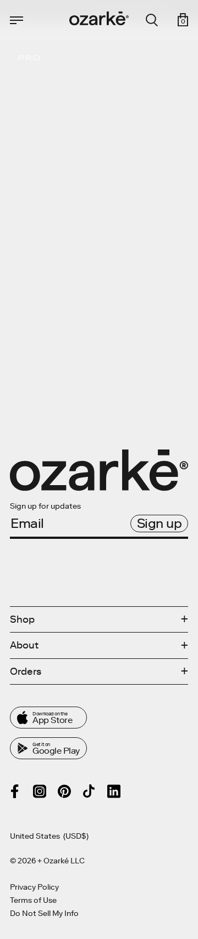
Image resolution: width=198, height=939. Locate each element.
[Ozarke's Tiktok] (89, 791)
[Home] (99, 18)
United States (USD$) (49, 836)
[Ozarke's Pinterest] (64, 791)
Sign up (159, 523)
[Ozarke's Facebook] (14, 791)
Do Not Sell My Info (44, 914)
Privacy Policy (34, 887)
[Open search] (152, 20)
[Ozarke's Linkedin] (113, 791)
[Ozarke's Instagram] (39, 791)
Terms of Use (33, 900)
